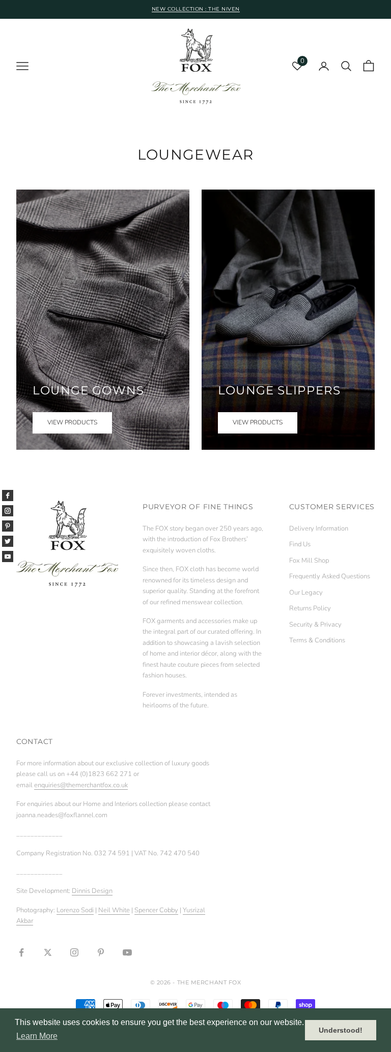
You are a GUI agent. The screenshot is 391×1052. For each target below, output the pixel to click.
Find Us (300, 544)
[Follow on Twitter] (48, 952)
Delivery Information (318, 528)
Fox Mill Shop (309, 560)
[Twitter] (8, 541)
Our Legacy (306, 592)
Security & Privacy (315, 624)
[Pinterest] (8, 526)
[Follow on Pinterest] (101, 952)
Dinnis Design (92, 890)
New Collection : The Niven (196, 9)
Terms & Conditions (317, 640)
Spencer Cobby (156, 910)
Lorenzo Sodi (75, 910)
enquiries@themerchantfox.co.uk (81, 785)
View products (72, 422)
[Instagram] (8, 511)
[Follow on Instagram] (74, 952)
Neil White (114, 910)
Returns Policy (310, 608)
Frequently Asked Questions (329, 576)
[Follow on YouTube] (127, 952)
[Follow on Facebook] (21, 952)
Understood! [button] (340, 1030)
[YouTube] (8, 556)
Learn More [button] (37, 1036)
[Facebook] (8, 495)
